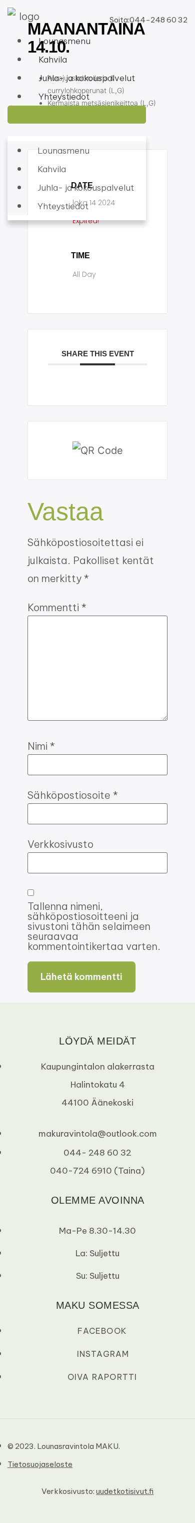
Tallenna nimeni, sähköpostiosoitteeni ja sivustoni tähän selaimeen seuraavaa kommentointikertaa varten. (94, 926)
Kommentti (57, 608)
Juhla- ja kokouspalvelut (86, 78)
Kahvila (52, 59)
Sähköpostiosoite (73, 795)
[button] (77, 115)
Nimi (41, 746)
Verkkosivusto (61, 844)
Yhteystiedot (64, 96)
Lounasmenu (64, 41)
